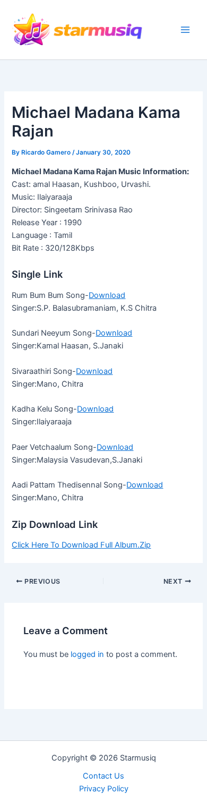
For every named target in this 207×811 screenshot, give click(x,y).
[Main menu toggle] (185, 30)
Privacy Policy (103, 788)
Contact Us (103, 776)
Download (107, 295)
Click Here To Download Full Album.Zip (81, 545)
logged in (87, 654)
